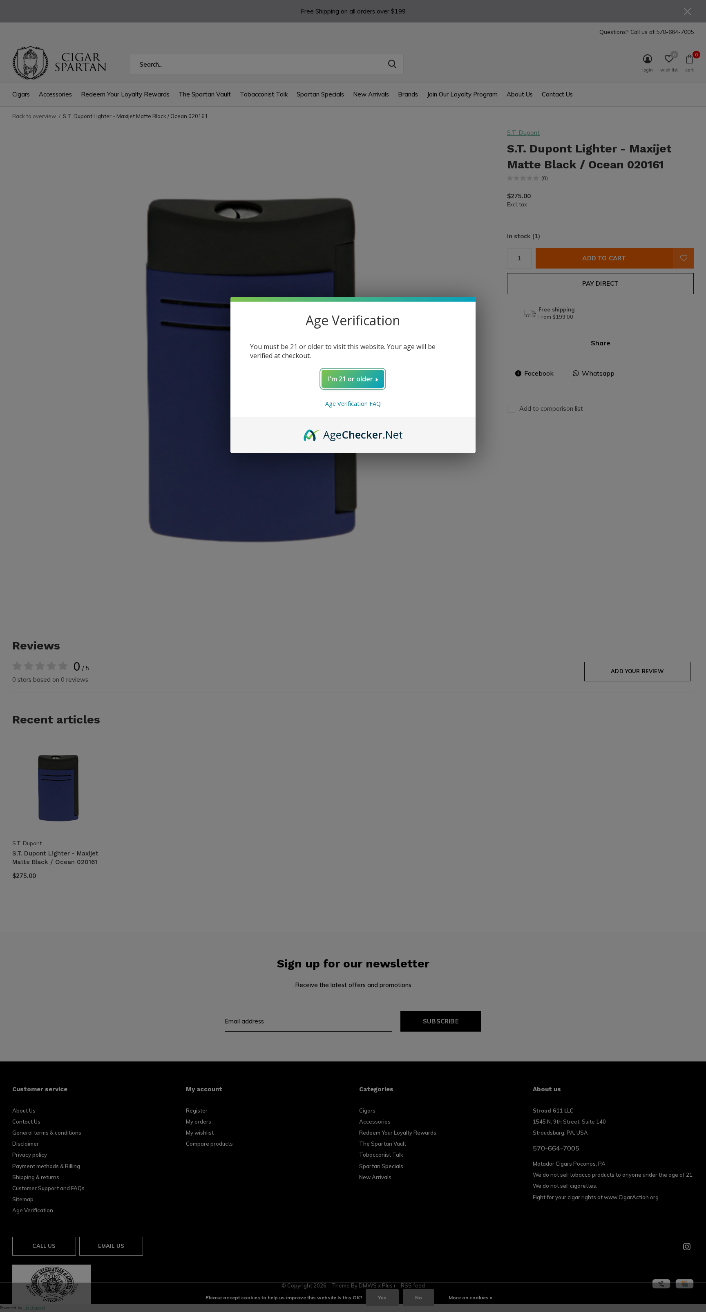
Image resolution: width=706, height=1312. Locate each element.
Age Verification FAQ (353, 403)
